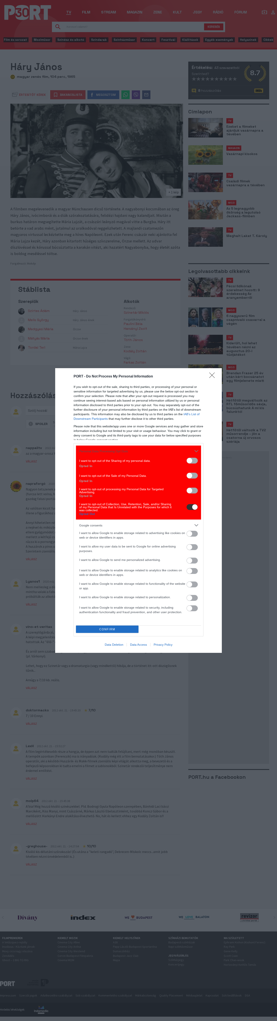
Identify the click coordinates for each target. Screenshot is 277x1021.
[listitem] (138, 451)
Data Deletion (114, 644)
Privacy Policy (163, 644)
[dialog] (138, 510)
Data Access (138, 644)
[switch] (192, 461)
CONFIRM (107, 629)
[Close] (213, 376)
